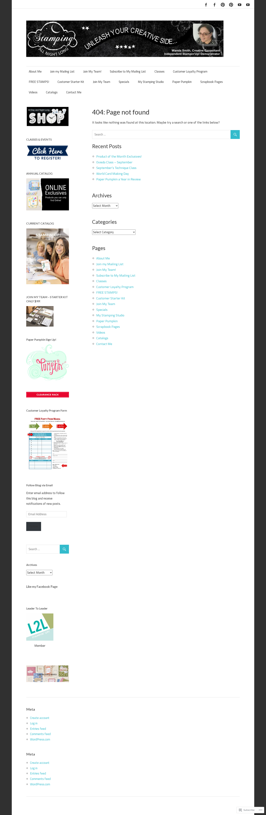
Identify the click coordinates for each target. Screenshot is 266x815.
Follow (33, 526)
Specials (124, 81)
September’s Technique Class (116, 167)
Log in (33, 723)
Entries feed (38, 728)
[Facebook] (206, 4)
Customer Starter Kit (71, 81)
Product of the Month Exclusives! (119, 156)
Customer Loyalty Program (190, 71)
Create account (39, 717)
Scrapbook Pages (211, 81)
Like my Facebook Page (42, 587)
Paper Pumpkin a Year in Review (118, 179)
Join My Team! (92, 71)
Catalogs (52, 92)
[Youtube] (239, 4)
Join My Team (101, 81)
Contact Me (73, 92)
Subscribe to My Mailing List (128, 71)
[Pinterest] (223, 4)
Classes (159, 71)
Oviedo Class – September (114, 162)
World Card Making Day (112, 173)
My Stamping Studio (151, 81)
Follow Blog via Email (39, 485)
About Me (35, 71)
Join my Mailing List (62, 71)
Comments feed (40, 734)
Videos (33, 92)
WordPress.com (40, 739)
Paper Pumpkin (182, 81)
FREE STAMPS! (39, 81)
